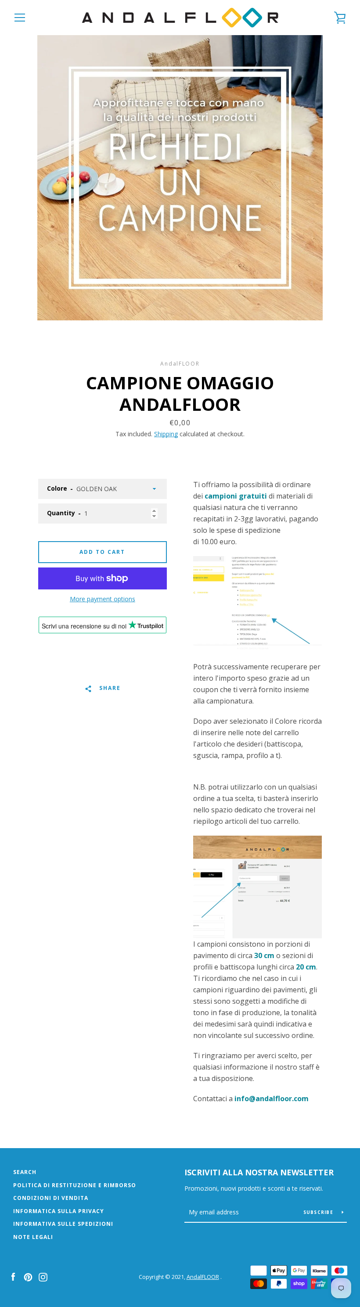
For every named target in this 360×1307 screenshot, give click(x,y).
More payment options (102, 599)
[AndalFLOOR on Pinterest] (28, 1276)
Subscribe (319, 1212)
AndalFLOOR (203, 1277)
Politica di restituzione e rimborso (74, 1185)
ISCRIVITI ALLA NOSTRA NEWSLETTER (259, 1172)
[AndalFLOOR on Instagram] (43, 1276)
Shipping (166, 434)
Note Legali (33, 1237)
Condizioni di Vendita (50, 1198)
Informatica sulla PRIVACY (58, 1211)
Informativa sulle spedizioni (63, 1224)
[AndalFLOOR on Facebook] (13, 1276)
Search (24, 1172)
